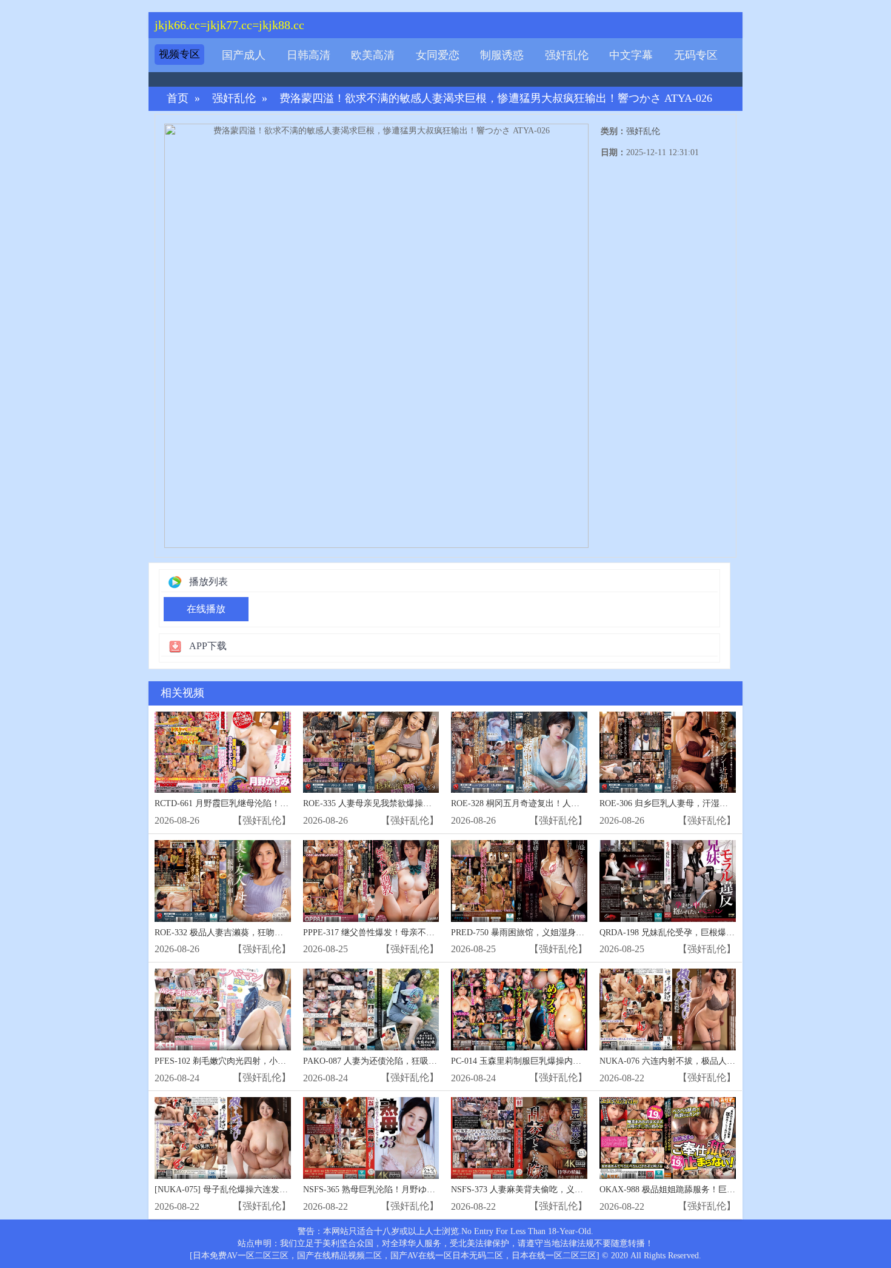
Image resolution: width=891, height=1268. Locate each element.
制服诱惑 (502, 55)
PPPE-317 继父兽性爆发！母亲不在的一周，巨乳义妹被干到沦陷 (424, 932)
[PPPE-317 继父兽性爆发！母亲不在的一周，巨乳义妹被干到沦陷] (371, 881)
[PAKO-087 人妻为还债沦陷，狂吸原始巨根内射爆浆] (371, 1009)
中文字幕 (631, 55)
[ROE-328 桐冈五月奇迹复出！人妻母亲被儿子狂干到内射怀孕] (519, 752)
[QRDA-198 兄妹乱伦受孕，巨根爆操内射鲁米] (667, 881)
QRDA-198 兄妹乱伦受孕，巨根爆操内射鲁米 (684, 932)
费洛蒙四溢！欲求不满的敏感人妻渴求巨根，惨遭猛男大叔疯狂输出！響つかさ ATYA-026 (495, 98)
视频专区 (179, 54)
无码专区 (696, 55)
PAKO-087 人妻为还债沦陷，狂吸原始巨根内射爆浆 (399, 1061)
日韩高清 (308, 55)
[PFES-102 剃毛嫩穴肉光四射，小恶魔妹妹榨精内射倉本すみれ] (223, 1009)
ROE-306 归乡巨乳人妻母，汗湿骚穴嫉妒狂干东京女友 (701, 803)
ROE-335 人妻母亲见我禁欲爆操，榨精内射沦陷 (392, 803)
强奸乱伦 (567, 55)
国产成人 (243, 55)
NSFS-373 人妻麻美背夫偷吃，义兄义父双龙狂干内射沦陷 (559, 1189)
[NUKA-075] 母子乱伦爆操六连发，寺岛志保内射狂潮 (255, 1189)
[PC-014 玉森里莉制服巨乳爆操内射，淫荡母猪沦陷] (519, 1009)
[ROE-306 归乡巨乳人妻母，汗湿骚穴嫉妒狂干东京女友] (667, 752)
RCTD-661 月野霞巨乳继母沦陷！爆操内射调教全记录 (255, 803)
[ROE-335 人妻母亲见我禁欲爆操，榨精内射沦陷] (371, 752)
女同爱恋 (437, 55)
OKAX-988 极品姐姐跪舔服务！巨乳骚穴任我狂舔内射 (701, 1189)
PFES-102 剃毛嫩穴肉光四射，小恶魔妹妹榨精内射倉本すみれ (271, 1061)
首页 (178, 98)
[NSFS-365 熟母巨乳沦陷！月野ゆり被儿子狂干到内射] (371, 1138)
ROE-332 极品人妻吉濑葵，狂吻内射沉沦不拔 (240, 932)
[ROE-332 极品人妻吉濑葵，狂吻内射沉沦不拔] (223, 881)
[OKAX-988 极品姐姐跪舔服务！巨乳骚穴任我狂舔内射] (667, 1138)
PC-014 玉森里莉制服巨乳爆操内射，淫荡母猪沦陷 (546, 1061)
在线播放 (206, 609)
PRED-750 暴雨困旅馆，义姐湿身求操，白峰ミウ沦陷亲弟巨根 (568, 932)
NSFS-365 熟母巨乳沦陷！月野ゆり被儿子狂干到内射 (403, 1189)
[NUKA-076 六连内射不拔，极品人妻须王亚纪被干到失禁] (667, 1009)
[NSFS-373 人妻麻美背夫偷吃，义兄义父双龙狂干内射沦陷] (519, 1138)
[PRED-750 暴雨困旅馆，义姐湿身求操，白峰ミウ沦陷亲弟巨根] (519, 881)
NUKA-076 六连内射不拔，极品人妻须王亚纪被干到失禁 (705, 1061)
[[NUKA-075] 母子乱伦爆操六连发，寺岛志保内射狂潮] (223, 1138)
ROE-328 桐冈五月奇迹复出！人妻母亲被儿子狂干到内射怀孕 (566, 803)
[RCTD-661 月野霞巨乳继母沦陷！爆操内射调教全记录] (223, 752)
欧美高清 (373, 55)
